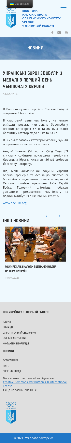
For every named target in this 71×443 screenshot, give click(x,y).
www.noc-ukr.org (14, 203)
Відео (6, 366)
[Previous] (48, 216)
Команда (8, 327)
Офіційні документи (14, 338)
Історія (7, 322)
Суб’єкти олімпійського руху (19, 332)
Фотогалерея (10, 360)
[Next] (57, 216)
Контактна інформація (16, 343)
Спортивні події (12, 371)
